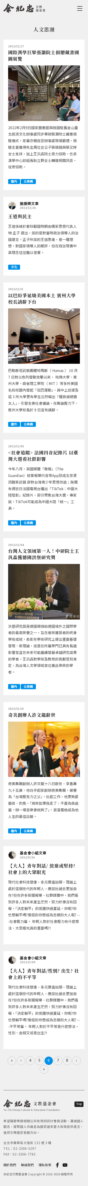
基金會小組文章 (33, 853)
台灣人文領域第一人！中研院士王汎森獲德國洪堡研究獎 (43, 554)
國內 (14, 181)
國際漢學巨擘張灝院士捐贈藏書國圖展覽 (43, 55)
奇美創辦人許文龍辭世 (32, 715)
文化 (14, 267)
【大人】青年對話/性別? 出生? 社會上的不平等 (43, 973)
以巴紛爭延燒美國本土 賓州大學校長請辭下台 (42, 298)
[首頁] (24, 7)
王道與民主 (20, 216)
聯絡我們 (27, 1165)
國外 (14, 424)
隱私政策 (45, 1165)
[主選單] (80, 8)
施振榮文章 (29, 203)
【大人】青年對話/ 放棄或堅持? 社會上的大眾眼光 (41, 868)
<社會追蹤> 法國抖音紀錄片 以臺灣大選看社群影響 (43, 455)
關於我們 (9, 1165)
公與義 (28, 181)
